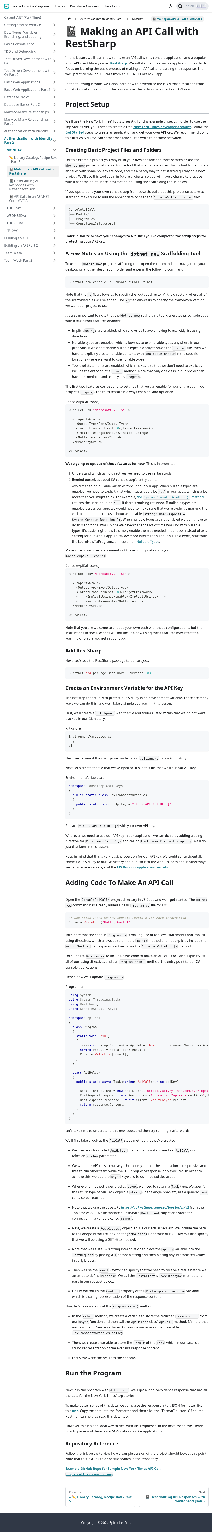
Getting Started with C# (22, 25)
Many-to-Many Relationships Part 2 (26, 121)
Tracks (60, 6)
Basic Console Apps (19, 44)
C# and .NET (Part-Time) (22, 17)
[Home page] (69, 19)
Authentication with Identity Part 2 (28, 140)
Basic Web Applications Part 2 (27, 89)
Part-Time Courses (84, 6)
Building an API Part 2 (21, 245)
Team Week (13, 253)
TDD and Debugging (20, 51)
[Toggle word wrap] (196, 994)
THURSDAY (15, 223)
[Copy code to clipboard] (203, 209)
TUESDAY (14, 208)
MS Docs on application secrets (142, 867)
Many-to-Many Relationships (26, 112)
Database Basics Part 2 (22, 104)
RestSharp (118, 63)
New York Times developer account (162, 127)
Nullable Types (147, 541)
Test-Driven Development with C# (28, 61)
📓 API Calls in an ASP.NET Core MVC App (29, 198)
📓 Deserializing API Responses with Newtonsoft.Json (24, 184)
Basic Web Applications (22, 82)
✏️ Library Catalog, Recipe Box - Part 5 (33, 159)
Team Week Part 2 (18, 260)
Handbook (112, 6)
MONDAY (14, 150)
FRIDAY (12, 230)
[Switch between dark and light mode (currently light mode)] (170, 6)
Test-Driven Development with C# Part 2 (28, 72)
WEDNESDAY (16, 215)
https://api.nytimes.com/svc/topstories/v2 (155, 1207)
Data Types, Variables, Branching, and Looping (23, 34)
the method (170, 497)
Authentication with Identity (26, 131)
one (75, 1410)
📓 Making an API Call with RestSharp (31, 171)
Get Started (74, 132)
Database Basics (17, 97)
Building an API (16, 238)
